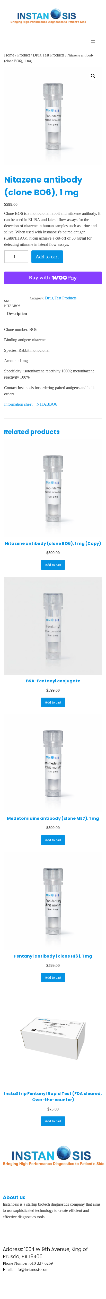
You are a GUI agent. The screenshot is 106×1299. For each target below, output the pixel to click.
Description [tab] (17, 313)
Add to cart (47, 256)
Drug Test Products (48, 55)
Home (9, 55)
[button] (93, 76)
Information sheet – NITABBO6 (30, 404)
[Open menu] (93, 41)
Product (23, 55)
